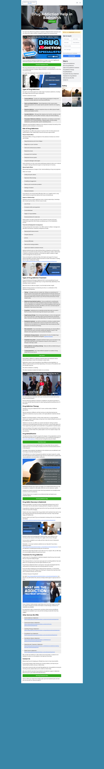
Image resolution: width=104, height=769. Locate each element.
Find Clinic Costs (42, 442)
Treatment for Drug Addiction (70, 75)
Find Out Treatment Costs (42, 64)
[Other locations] (77, 2)
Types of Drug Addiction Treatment (71, 67)
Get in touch (52, 21)
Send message (71, 56)
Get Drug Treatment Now (42, 675)
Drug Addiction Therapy (68, 69)
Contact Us (65, 80)
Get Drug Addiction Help (42, 498)
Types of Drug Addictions (69, 63)
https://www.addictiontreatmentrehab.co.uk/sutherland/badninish (39, 652)
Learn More (42, 355)
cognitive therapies (48, 336)
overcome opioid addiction (29, 439)
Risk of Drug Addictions (68, 65)
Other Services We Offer (68, 77)
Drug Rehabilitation (67, 71)
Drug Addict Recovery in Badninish (71, 73)
